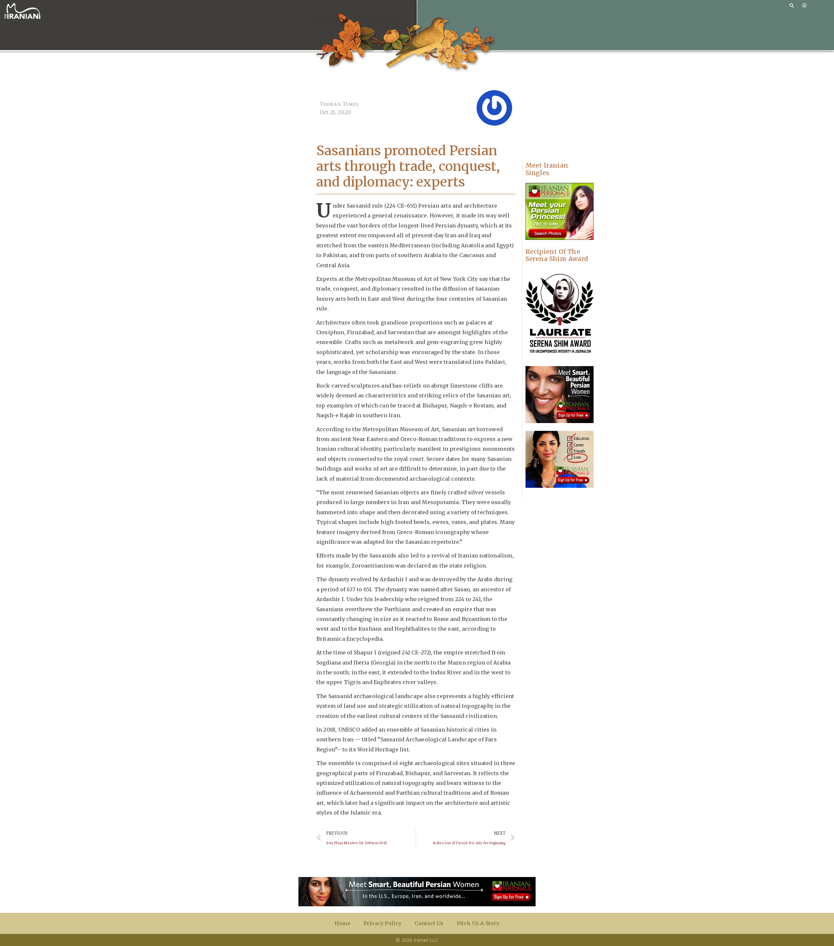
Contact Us (429, 923)
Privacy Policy (383, 923)
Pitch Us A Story (478, 923)
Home (343, 923)
